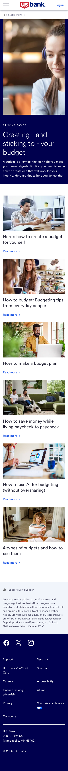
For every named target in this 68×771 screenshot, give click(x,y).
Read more (10, 251)
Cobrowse (9, 716)
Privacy (7, 703)
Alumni (41, 690)
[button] (59, 5)
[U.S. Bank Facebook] (6, 643)
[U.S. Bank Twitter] (18, 643)
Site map (42, 668)
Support (8, 659)
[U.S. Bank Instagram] (31, 643)
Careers (8, 681)
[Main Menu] (5, 5)
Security (42, 659)
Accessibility (45, 681)
